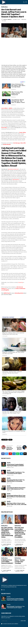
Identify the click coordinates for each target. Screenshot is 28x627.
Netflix (10, 439)
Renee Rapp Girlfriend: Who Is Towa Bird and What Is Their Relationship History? (16, 497)
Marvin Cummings (7, 19)
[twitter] (4, 589)
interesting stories (19, 293)
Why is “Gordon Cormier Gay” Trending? (20, 561)
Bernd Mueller (19, 544)
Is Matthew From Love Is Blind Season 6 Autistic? (7, 561)
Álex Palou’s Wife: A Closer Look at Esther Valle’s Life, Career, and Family (16, 504)
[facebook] (1, 589)
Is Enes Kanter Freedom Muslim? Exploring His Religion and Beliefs (15, 465)
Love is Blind (4, 439)
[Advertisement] (14, 41)
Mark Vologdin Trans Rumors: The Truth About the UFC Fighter (15, 473)
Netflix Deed (7, 293)
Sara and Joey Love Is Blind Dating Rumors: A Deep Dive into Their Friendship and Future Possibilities (20, 532)
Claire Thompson (7, 544)
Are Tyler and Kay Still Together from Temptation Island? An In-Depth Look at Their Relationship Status (7, 532)
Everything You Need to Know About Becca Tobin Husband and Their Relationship (16, 489)
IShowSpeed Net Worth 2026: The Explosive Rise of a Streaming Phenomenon (16, 481)
